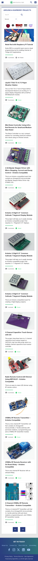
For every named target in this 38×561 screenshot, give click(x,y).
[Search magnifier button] (21, 14)
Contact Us (13, 545)
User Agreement (28, 556)
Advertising (32, 545)
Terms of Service (18, 556)
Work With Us (23, 545)
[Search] (31, 2)
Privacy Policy (9, 556)
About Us (5, 545)
